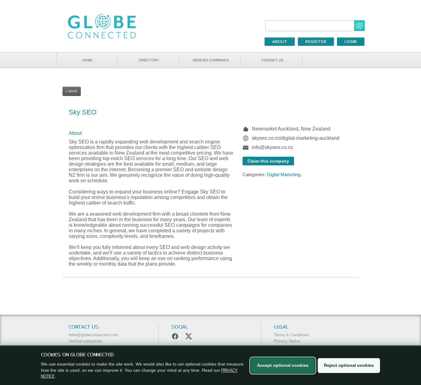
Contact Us (272, 60)
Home (87, 60)
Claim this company (268, 161)
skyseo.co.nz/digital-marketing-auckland (295, 138)
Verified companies (211, 60)
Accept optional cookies (283, 365)
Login (351, 42)
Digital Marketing (283, 174)
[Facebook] (175, 336)
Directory (149, 60)
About (279, 42)
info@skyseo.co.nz (272, 147)
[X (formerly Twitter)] (188, 336)
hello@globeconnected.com (93, 335)
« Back (71, 91)
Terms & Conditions (291, 335)
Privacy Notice (287, 341)
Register (315, 42)
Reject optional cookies (349, 365)
